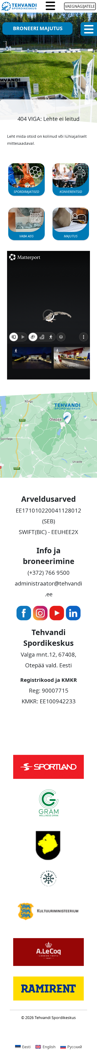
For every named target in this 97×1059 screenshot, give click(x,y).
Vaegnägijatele (80, 6)
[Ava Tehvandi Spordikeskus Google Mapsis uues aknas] (48, 434)
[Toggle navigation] (50, 6)
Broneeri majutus (38, 28)
